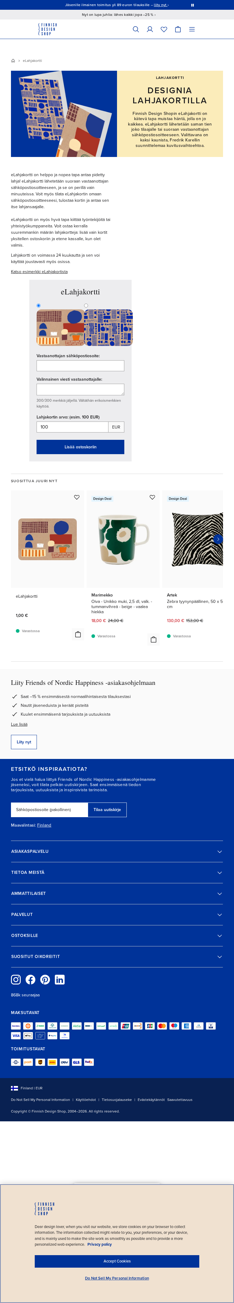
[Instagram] (16, 979)
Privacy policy (99, 1244)
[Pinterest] (45, 979)
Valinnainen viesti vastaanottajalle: (69, 379)
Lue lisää (19, 724)
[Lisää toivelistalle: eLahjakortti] (76, 497)
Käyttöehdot (86, 1100)
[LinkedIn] (60, 979)
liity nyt (160, 5)
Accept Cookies (117, 1261)
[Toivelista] (164, 29)
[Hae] (136, 29)
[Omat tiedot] (150, 29)
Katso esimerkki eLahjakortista (39, 271)
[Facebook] (30, 979)
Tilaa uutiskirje (107, 809)
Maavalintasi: (23, 825)
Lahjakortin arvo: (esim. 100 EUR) (68, 417)
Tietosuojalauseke (117, 1100)
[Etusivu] (13, 61)
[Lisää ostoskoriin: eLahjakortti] (78, 634)
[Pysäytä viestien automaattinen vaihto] (192, 5)
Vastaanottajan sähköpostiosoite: (68, 355)
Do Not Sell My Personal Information (40, 1100)
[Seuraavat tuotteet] (218, 539)
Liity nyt (24, 742)
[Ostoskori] (178, 29)
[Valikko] (192, 29)
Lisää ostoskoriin (81, 447)
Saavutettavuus (180, 1100)
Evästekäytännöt (151, 1100)
